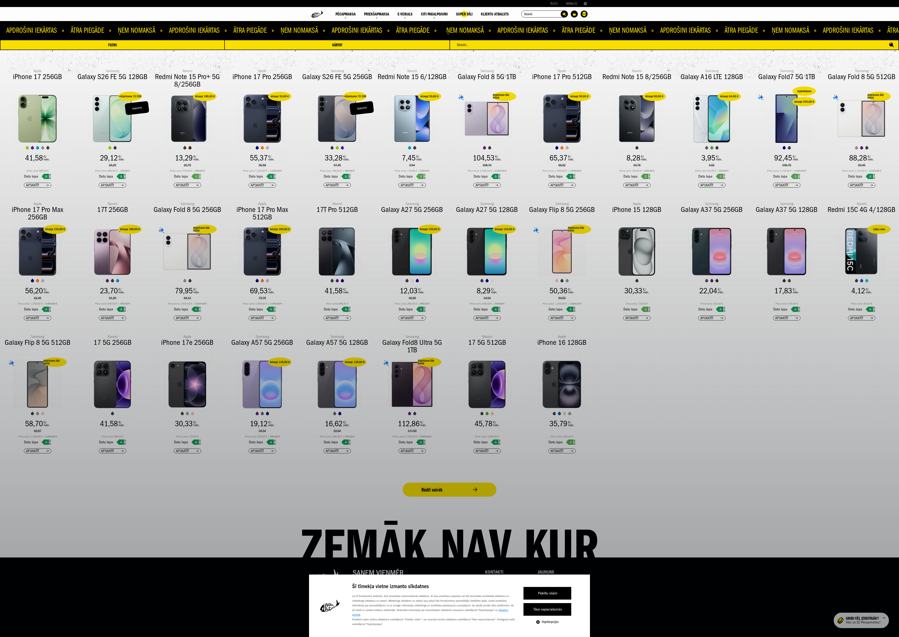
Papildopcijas (550, 622)
